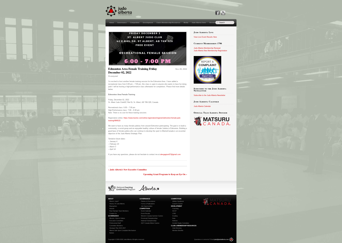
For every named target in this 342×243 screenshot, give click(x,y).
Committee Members (116, 225)
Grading (175, 216)
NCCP (174, 211)
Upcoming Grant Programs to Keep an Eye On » (165, 174)
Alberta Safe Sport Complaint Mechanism (122, 230)
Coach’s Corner (177, 203)
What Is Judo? (114, 201)
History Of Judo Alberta (117, 203)
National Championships (149, 220)
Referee (175, 220)
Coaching (175, 208)
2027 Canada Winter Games (150, 223)
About (111, 23)
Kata (173, 218)
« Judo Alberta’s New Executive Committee (127, 169)
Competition (134, 23)
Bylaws (111, 233)
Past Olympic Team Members (119, 211)
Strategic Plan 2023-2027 (117, 228)
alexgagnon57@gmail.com (170, 154)
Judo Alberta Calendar (202, 106)
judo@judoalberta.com (221, 239)
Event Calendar (146, 211)
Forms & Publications (148, 203)
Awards (111, 208)
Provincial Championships (149, 218)
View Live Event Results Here (205, 37)
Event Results (145, 213)
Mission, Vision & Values (117, 218)
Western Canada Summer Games (152, 216)
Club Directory (177, 228)
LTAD (174, 213)
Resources (213, 23)
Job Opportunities (146, 206)
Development (148, 23)
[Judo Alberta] (119, 15)
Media (186, 23)
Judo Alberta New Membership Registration (210, 51)
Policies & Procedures (148, 201)
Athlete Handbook (178, 201)
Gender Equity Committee (180, 223)
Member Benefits (177, 230)
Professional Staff (115, 223)
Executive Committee (116, 220)
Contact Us (113, 213)
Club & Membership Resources (168, 23)
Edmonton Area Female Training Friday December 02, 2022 (132, 70)
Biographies (113, 206)
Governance (122, 23)
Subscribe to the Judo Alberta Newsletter (209, 95)
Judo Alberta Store (199, 23)
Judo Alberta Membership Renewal (207, 48)
